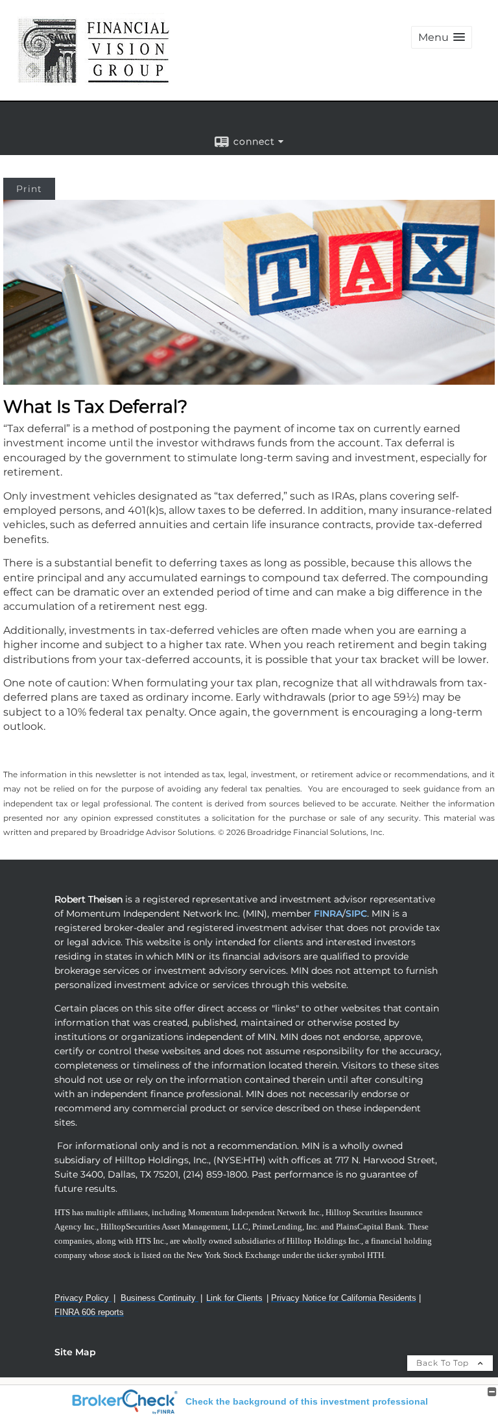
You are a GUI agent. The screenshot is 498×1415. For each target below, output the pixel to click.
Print (29, 189)
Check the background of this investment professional (306, 1401)
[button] (441, 37)
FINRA (326, 913)
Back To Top (443, 1363)
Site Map (75, 1352)
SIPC (356, 913)
